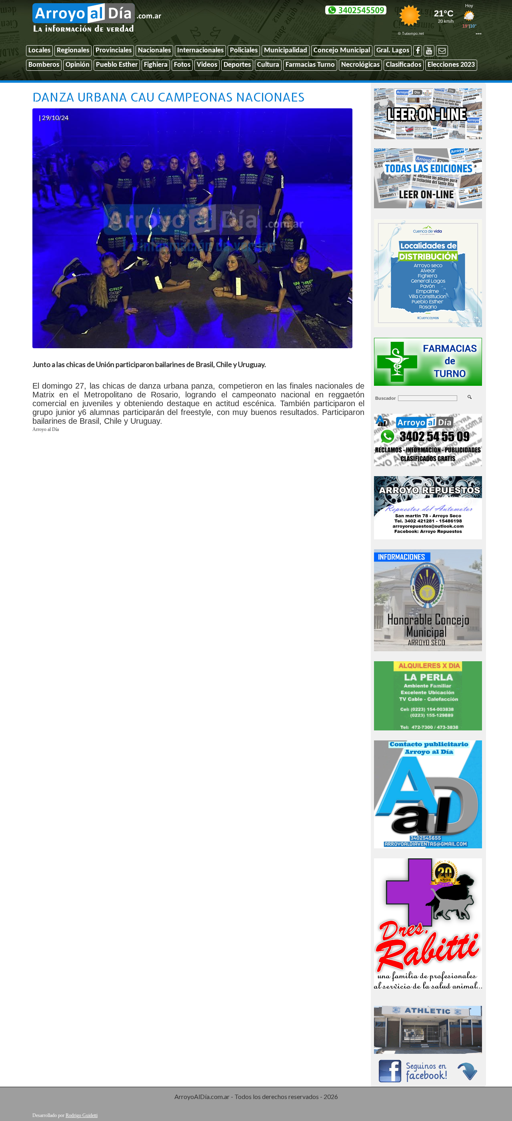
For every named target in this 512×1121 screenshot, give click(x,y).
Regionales (73, 50)
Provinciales (114, 50)
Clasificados (403, 65)
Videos (207, 65)
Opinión (78, 65)
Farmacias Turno (310, 65)
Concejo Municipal (342, 50)
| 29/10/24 (53, 117)
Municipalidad (285, 50)
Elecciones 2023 (451, 65)
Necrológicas (360, 65)
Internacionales (200, 50)
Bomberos (43, 65)
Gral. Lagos (392, 50)
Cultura (268, 65)
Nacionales (154, 50)
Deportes (237, 65)
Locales (39, 50)
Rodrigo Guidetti (82, 1115)
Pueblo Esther (117, 65)
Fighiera (156, 65)
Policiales (244, 50)
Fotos (182, 65)
